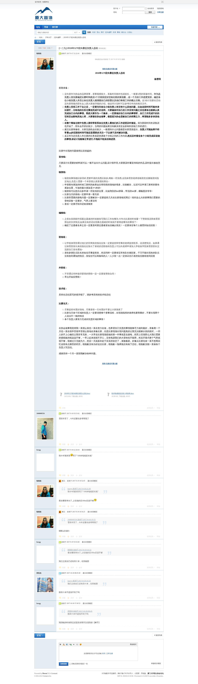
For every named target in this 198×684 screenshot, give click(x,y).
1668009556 (41, 413)
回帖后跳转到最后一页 (80, 664)
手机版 (143, 673)
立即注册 (160, 12)
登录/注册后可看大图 (109, 69)
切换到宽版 (162, 2)
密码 (115, 12)
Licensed (54, 673)
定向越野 (108, 32)
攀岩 (118, 32)
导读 (46, 27)
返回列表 (159, 42)
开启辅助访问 (160, 2)
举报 (158, 408)
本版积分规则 (156, 663)
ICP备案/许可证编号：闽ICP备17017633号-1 (117, 673)
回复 (63, 408)
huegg (39, 450)
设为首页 (38, 2)
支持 (72, 444)
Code (77, 644)
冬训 (93, 32)
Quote (73, 644)
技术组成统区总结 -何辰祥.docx (123, 393)
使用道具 (150, 408)
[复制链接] (102, 48)
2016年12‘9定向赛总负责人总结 (74, 37)
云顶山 (129, 32)
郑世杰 (39, 573)
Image (67, 644)
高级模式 (133, 644)
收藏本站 (45, 2)
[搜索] (83, 32)
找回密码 (160, 8)
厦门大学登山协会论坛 (35, 37)
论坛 (38, 27)
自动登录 (150, 8)
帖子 (76, 32)
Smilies (80, 644)
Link (70, 644)
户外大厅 (48, 37)
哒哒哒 (39, 53)
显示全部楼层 (87, 53)
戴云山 (123, 32)
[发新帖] (39, 42)
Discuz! (45, 673)
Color (63, 644)
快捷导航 (154, 27)
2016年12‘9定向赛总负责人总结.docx (77, 393)
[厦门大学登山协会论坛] (43, 23)
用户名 (115, 8)
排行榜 (55, 27)
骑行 (102, 32)
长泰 (114, 32)
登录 (103, 653)
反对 (80, 444)
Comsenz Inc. (47, 676)
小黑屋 (137, 673)
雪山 (98, 32)
